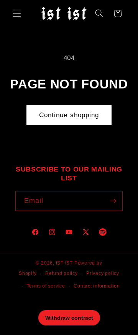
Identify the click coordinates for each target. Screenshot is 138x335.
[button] (17, 13)
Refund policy (61, 273)
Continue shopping (69, 114)
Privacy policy (102, 273)
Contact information (97, 286)
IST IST (64, 263)
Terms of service (46, 286)
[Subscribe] (113, 201)
